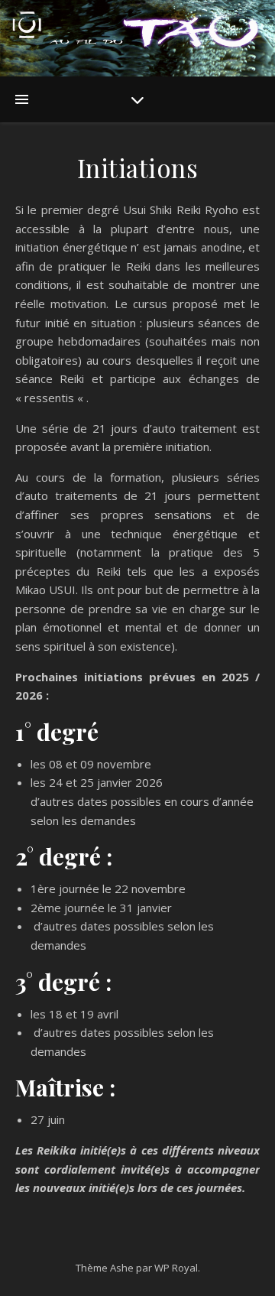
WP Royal (176, 1268)
